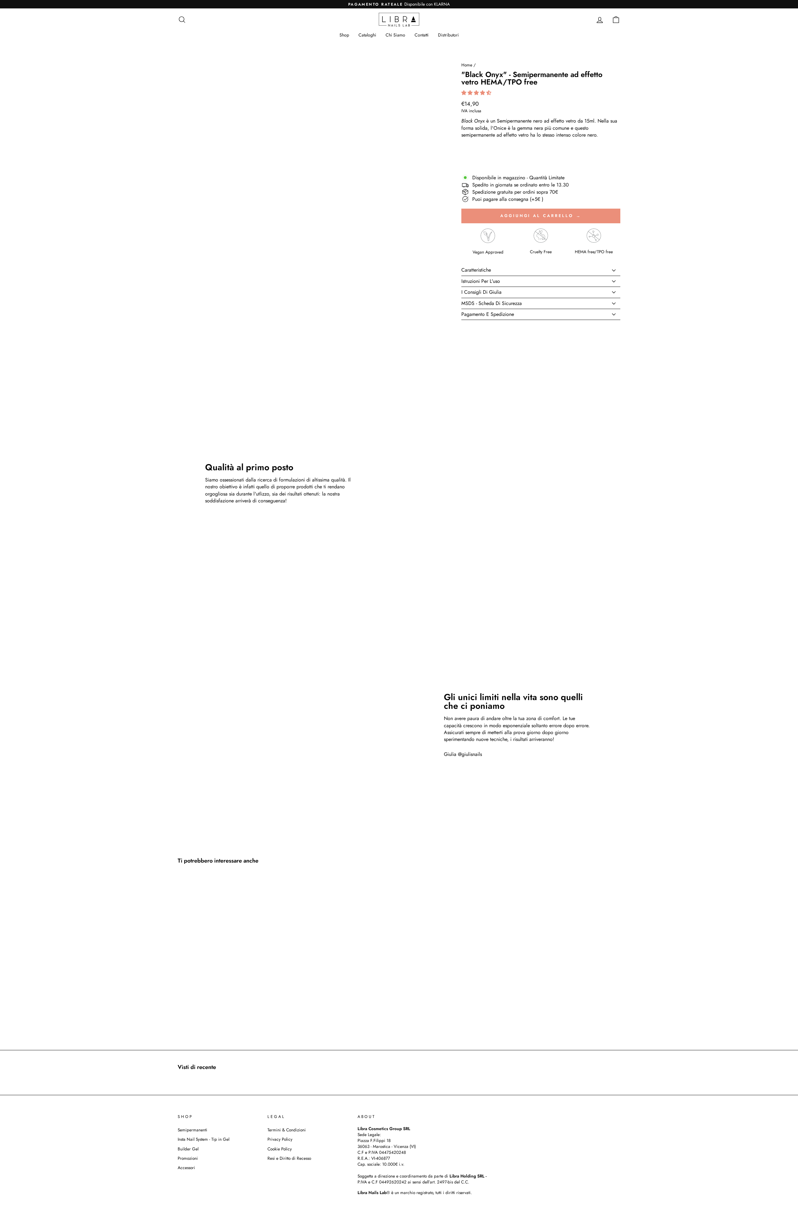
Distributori (448, 35)
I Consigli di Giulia (481, 292)
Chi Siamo (395, 35)
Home (466, 65)
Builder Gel (188, 1149)
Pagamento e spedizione (487, 314)
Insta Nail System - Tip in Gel (203, 1139)
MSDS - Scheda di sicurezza (491, 303)
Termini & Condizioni (286, 1130)
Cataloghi (367, 35)
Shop (344, 35)
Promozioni (188, 1158)
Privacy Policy (279, 1139)
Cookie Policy (279, 1149)
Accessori (186, 1167)
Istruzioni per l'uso (480, 281)
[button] (477, 92)
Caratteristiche (476, 269)
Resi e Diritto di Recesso (289, 1158)
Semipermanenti (192, 1130)
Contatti (422, 35)
